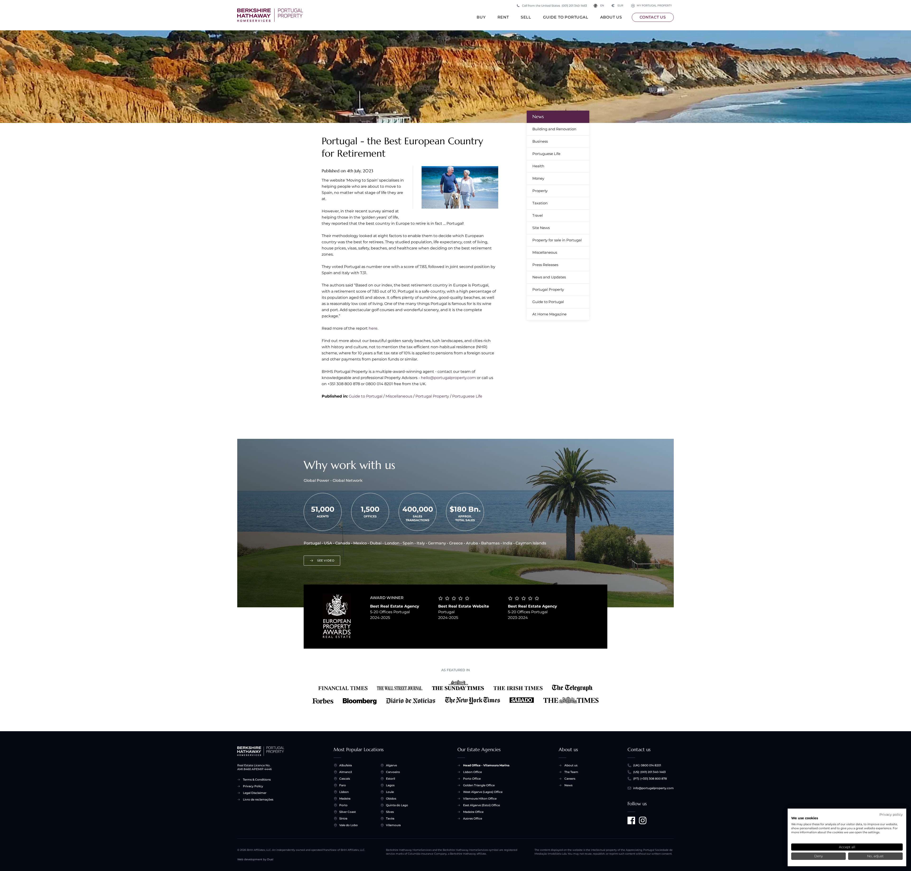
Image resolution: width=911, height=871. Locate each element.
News (538, 117)
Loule (390, 792)
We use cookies (804, 818)
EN (602, 5)
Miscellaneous (399, 396)
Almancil (345, 772)
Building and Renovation (554, 129)
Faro (342, 785)
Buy (481, 17)
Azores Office (472, 818)
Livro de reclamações (258, 799)
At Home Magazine (549, 314)
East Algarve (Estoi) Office (481, 805)
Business (540, 141)
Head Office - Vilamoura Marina (486, 765)
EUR (617, 5)
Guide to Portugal (565, 17)
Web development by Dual (255, 859)
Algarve (391, 765)
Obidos (391, 798)
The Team (571, 772)
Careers (569, 778)
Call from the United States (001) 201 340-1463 (554, 5)
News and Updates (549, 277)
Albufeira (345, 765)
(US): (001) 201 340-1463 (649, 772)
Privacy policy (891, 814)
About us (611, 17)
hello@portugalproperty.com (448, 377)
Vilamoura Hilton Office (480, 798)
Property (540, 190)
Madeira (344, 798)
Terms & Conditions (257, 779)
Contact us (653, 17)
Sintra (343, 818)
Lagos (390, 785)
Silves (390, 812)
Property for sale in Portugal (557, 240)
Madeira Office (473, 812)
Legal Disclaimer (254, 793)
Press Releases (545, 264)
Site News (541, 227)
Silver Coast (347, 812)
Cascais (344, 778)
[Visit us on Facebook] (631, 820)
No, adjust (875, 856)
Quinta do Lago (397, 805)
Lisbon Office (472, 772)
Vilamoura (393, 825)
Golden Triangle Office (479, 785)
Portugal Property (432, 396)
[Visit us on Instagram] (642, 820)
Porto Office (472, 778)
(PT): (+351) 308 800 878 (650, 778)
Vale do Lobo (348, 825)
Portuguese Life (467, 396)
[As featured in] (455, 692)
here (373, 328)
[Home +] (270, 15)
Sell (526, 17)
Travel (537, 215)
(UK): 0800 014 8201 (647, 765)
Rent (503, 17)
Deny (818, 856)
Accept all (847, 847)
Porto (343, 805)
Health (538, 166)
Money (538, 178)
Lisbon (344, 792)
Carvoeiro (393, 772)
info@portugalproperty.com (653, 788)
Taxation (540, 203)
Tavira (390, 818)
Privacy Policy (253, 786)
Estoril (390, 778)
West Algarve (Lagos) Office (482, 792)
